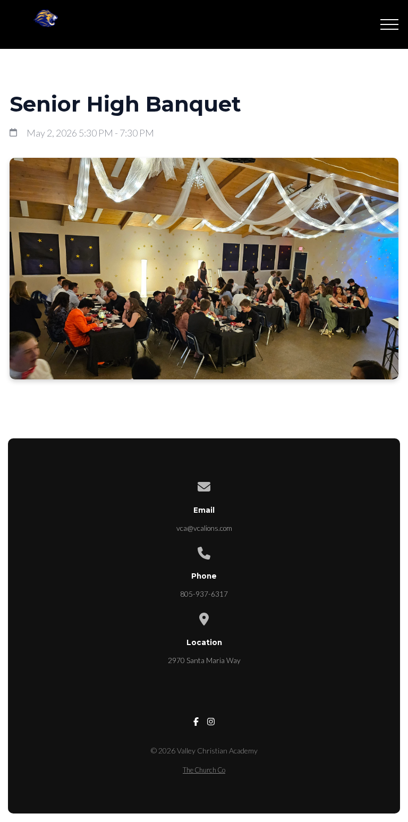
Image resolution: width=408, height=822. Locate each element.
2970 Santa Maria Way (204, 660)
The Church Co (204, 770)
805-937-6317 (204, 594)
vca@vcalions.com (204, 528)
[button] (389, 24)
